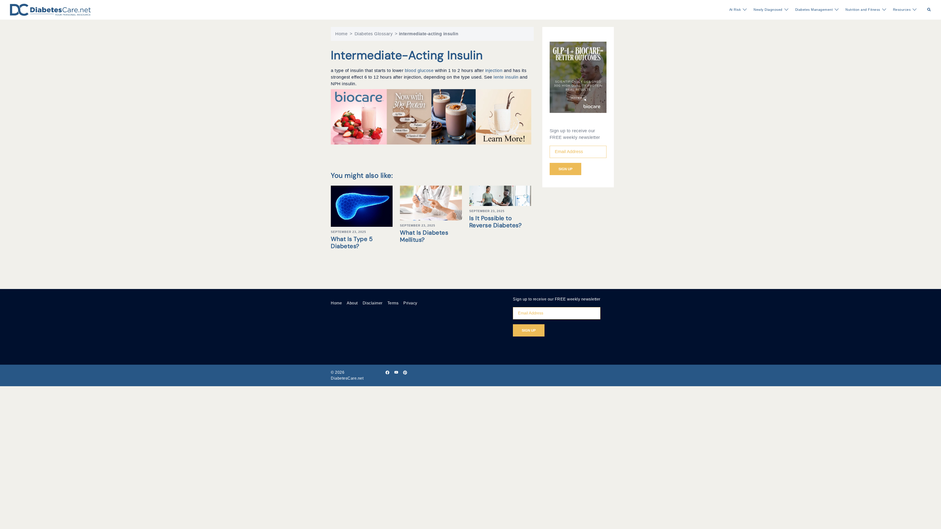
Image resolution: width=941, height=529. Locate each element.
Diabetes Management (814, 10)
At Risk (735, 10)
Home (341, 33)
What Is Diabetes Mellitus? (424, 236)
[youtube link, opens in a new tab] (396, 372)
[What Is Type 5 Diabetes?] (362, 206)
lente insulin (507, 77)
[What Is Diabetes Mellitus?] (431, 202)
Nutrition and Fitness (862, 10)
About (352, 303)
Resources (902, 10)
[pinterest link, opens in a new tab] (405, 372)
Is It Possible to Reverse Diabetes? (495, 221)
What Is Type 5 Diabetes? (352, 242)
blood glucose (420, 70)
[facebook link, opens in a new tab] (387, 372)
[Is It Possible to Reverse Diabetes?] (500, 195)
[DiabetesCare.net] (50, 9)
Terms (393, 303)
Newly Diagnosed (768, 10)
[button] (929, 10)
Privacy (410, 303)
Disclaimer (373, 303)
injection (494, 70)
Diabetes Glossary (374, 33)
